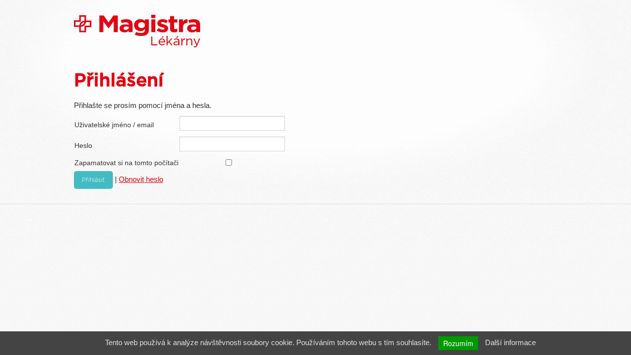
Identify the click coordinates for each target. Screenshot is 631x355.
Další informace (510, 342)
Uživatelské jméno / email (114, 125)
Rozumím (458, 343)
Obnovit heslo (141, 179)
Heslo (83, 145)
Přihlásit (93, 180)
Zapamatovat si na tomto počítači (126, 163)
